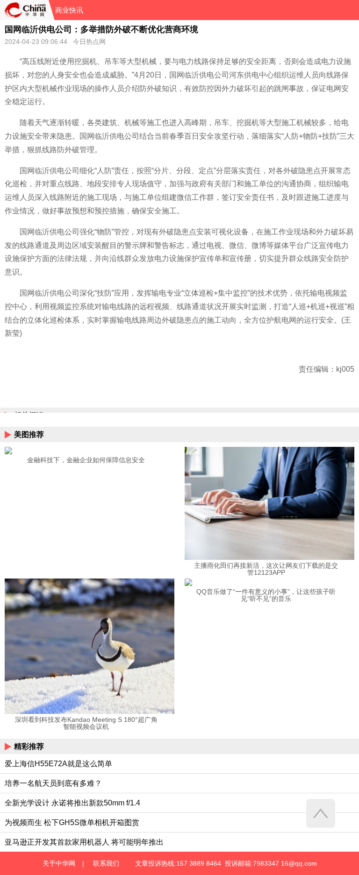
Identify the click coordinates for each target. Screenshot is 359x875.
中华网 (24, 10)
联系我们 (106, 863)
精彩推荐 (29, 746)
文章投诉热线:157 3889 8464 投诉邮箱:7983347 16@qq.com (226, 863)
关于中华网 (59, 863)
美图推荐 (29, 434)
